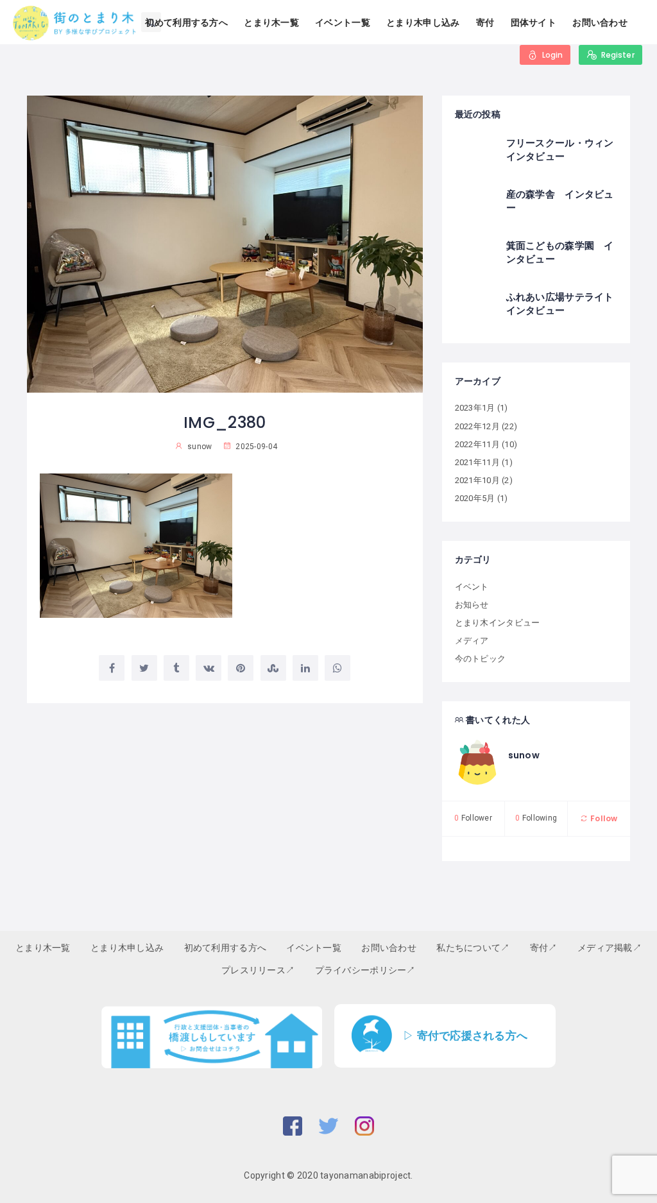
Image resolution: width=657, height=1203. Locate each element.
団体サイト (533, 22)
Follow (602, 818)
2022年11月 (477, 444)
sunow (524, 755)
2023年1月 (475, 408)
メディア (472, 640)
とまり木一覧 (271, 22)
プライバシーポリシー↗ (365, 970)
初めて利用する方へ (186, 22)
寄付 (485, 22)
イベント (472, 587)
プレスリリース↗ (257, 970)
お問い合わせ (599, 22)
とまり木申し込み (422, 22)
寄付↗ (544, 948)
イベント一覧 (342, 22)
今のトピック (480, 658)
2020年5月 (475, 498)
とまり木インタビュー (497, 622)
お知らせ (472, 605)
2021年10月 (477, 480)
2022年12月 (477, 426)
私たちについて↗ (472, 948)
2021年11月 (477, 462)
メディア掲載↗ (609, 948)
